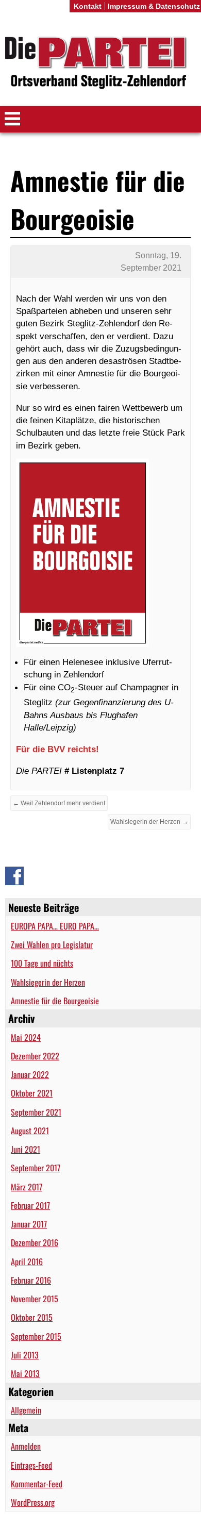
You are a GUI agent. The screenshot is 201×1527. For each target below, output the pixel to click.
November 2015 (34, 1298)
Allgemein (26, 1410)
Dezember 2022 (35, 1056)
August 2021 (30, 1130)
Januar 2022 (30, 1074)
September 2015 (36, 1336)
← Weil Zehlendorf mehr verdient (59, 803)
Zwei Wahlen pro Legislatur (52, 944)
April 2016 (27, 1261)
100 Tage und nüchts (42, 963)
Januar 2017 (29, 1224)
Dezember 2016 (34, 1242)
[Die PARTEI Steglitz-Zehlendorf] (100, 63)
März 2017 (26, 1187)
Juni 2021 (25, 1149)
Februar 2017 (30, 1205)
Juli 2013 (25, 1355)
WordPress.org (33, 1502)
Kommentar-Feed (36, 1484)
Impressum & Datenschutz (154, 6)
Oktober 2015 (32, 1317)
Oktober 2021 (32, 1093)
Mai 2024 (26, 1037)
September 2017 (35, 1167)
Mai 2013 (25, 1373)
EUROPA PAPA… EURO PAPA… (55, 926)
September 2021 (36, 1112)
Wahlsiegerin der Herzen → (149, 821)
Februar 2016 (31, 1280)
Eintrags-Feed (31, 1465)
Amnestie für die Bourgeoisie (55, 1000)
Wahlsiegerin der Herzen (48, 982)
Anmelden (26, 1446)
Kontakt (88, 6)
